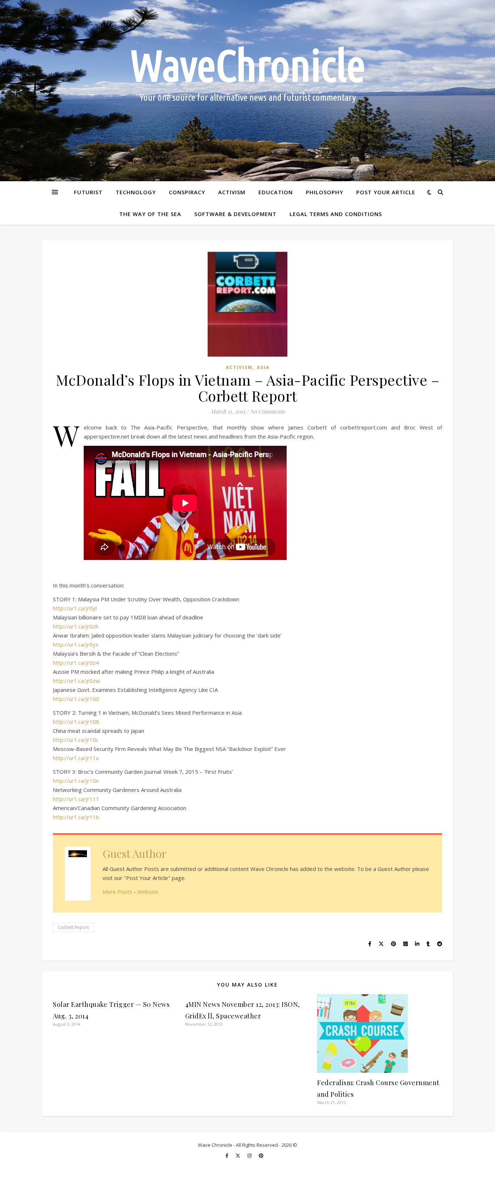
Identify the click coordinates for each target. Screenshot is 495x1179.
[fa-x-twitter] (238, 1155)
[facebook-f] (227, 1155)
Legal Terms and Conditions (336, 213)
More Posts (117, 891)
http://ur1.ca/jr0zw (76, 680)
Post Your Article (385, 192)
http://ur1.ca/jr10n (76, 780)
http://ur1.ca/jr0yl (75, 608)
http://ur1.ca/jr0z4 (76, 662)
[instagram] (250, 1155)
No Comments (267, 411)
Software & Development (235, 213)
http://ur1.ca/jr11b (76, 817)
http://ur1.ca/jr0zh (76, 626)
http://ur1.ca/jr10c (76, 739)
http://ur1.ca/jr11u (76, 757)
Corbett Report (73, 927)
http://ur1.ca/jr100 (76, 698)
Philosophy (324, 192)
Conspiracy (187, 192)
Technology (136, 192)
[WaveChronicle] (247, 90)
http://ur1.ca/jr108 (76, 721)
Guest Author (135, 853)
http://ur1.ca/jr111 (76, 798)
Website (147, 891)
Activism (231, 192)
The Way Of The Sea (150, 213)
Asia (263, 367)
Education (275, 192)
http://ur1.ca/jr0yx (76, 644)
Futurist (88, 192)
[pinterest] (261, 1155)
